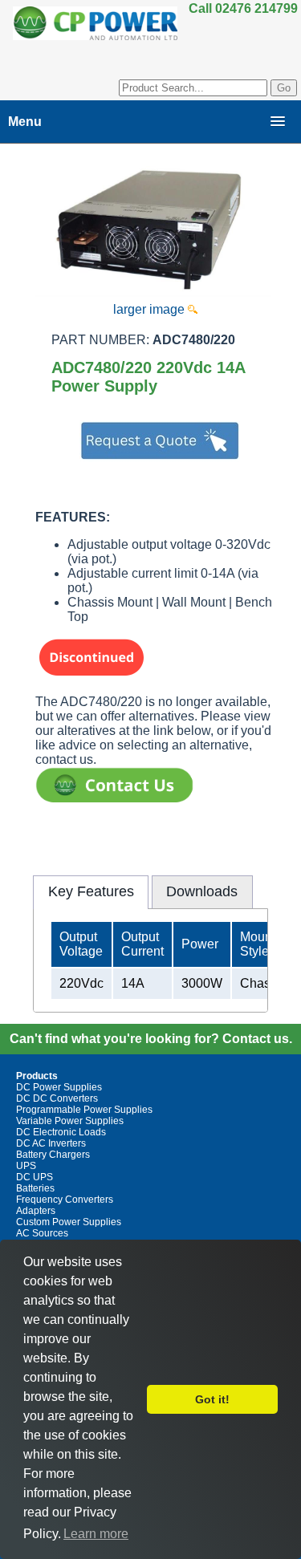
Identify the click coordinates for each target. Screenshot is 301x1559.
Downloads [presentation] (202, 891)
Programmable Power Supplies (84, 1109)
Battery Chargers (53, 1154)
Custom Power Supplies (68, 1222)
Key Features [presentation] (91, 891)
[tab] (90, 892)
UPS (26, 1165)
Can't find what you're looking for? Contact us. (151, 1038)
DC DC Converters (57, 1098)
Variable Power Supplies (70, 1121)
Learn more (95, 1534)
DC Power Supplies (59, 1087)
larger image (150, 309)
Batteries (35, 1188)
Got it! (212, 1399)
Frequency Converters (64, 1199)
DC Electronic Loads (61, 1132)
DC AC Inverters (51, 1143)
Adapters (35, 1210)
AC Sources (42, 1233)
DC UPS (34, 1177)
